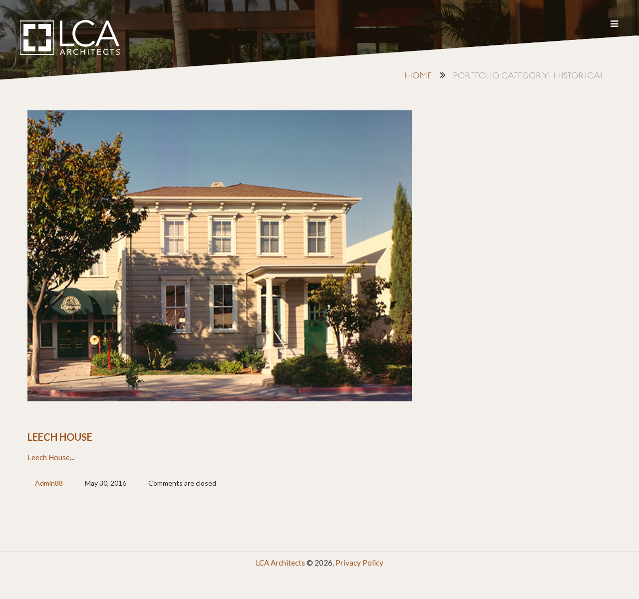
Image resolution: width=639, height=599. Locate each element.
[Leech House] (219, 255)
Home (418, 76)
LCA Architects (280, 562)
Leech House (59, 437)
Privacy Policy (359, 562)
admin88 (49, 483)
